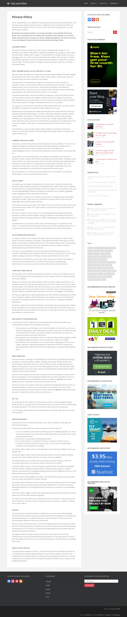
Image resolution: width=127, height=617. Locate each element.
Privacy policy (116, 615)
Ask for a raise (98, 248)
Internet (48, 593)
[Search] (115, 32)
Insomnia (97, 265)
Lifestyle (48, 581)
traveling (109, 277)
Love (95, 268)
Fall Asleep (96, 254)
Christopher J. (94, 233)
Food (96, 256)
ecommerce (108, 251)
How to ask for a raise (100, 259)
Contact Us (103, 3)
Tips (98, 277)
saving (103, 271)
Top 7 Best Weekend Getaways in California (101, 182)
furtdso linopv (94, 214)
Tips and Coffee (19, 3)
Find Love (90, 256)
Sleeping (100, 274)
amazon (90, 248)
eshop (90, 254)
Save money (96, 271)
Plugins (111, 268)
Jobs (106, 265)
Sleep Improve (92, 274)
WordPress (97, 279)
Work (103, 279)
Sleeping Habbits (109, 274)
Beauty (48, 589)
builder (90, 251)
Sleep (114, 271)
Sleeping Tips (92, 277)
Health (109, 256)
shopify (109, 271)
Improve (90, 265)
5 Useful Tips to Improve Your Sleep (102, 222)
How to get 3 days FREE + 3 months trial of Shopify (101, 177)
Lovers (100, 268)
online (105, 268)
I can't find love (92, 262)
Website (90, 279)
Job (102, 265)
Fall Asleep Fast (105, 254)
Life (111, 265)
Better (106, 248)
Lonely (90, 268)
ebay (102, 251)
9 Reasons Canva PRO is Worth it (98, 196)
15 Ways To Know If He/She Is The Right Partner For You (101, 228)
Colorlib (87, 615)
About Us (93, 3)
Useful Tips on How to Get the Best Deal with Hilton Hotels (102, 191)
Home (86, 3)
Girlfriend (102, 256)
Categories (113, 3)
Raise (89, 271)
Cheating (96, 251)
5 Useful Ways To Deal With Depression (101, 215)
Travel (103, 277)
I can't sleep (101, 262)
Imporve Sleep (111, 262)
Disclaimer (108, 615)
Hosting (90, 259)
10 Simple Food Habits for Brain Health (100, 186)
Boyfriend (112, 248)
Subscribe (89, 585)
